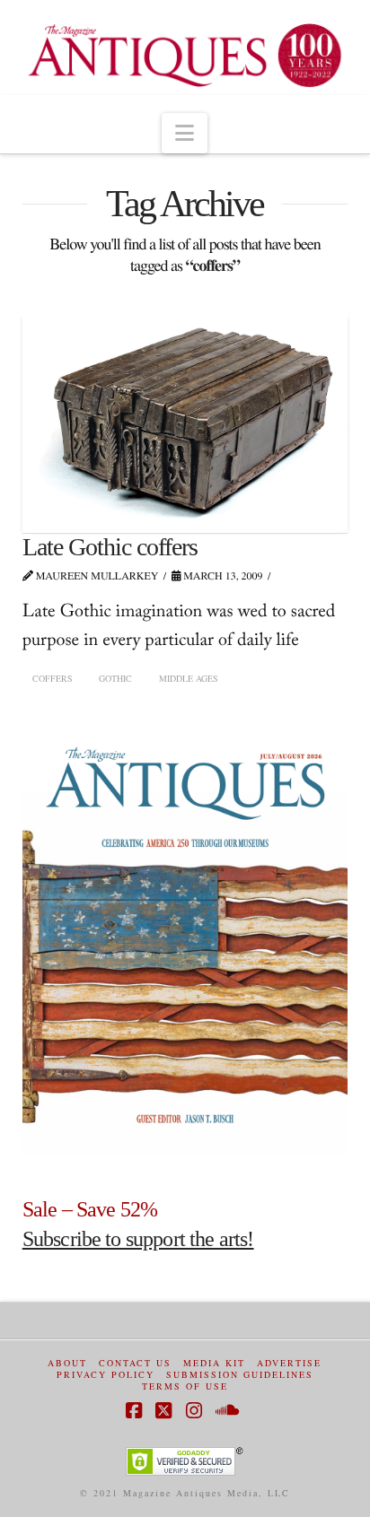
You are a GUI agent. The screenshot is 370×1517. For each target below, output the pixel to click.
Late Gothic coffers (110, 547)
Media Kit (214, 1363)
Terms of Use (185, 1386)
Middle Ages (188, 678)
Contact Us (135, 1363)
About (67, 1363)
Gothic (115, 678)
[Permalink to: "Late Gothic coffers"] (185, 422)
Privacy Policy (105, 1375)
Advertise (289, 1363)
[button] (184, 133)
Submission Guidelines (239, 1375)
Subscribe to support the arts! (138, 1239)
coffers (52, 678)
